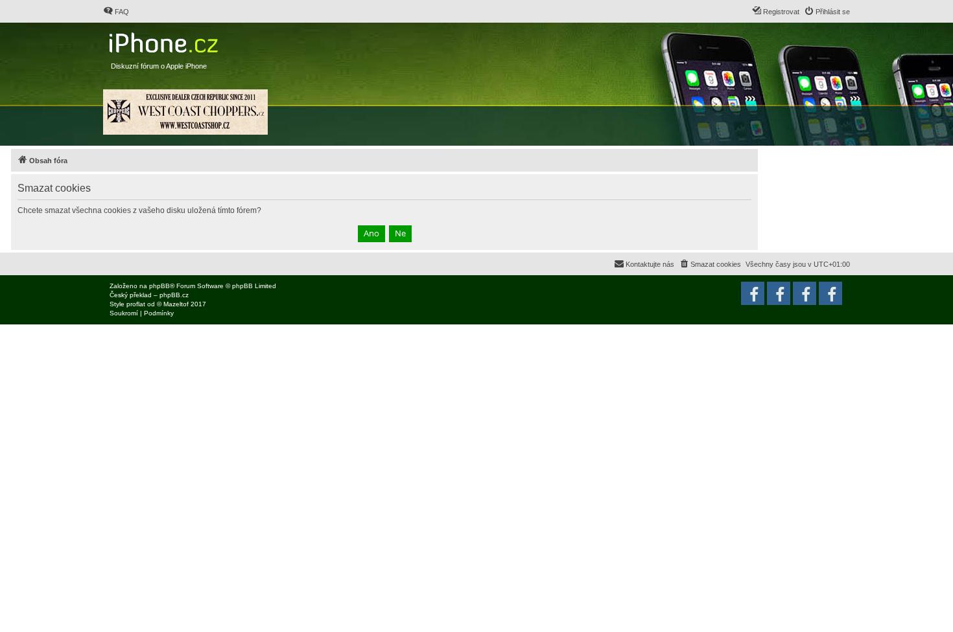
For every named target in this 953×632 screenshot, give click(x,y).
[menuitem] (116, 11)
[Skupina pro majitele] (804, 293)
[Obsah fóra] (165, 40)
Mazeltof (176, 304)
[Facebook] (830, 293)
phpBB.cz (174, 295)
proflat (135, 304)
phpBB (159, 285)
